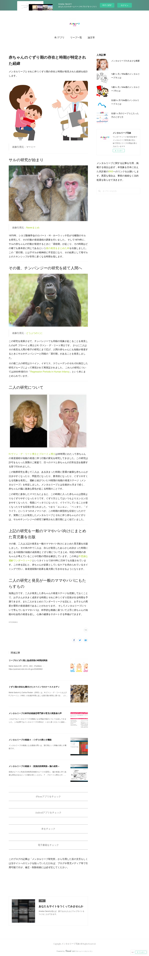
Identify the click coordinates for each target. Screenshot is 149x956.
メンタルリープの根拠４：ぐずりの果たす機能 (30, 739)
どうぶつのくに (34, 333)
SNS (110, 171)
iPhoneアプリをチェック (48, 796)
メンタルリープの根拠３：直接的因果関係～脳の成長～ (34, 766)
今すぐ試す (107, 5)
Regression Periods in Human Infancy (49, 371)
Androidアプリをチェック (48, 812)
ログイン (124, 5)
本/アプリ (59, 37)
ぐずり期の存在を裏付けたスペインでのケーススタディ (34, 686)
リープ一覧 (76, 37)
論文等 (91, 37)
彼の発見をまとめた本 (57, 248)
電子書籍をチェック (48, 845)
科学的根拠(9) (13, 622)
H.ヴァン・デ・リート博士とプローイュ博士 (32, 453)
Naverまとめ (32, 227)
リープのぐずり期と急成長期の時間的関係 (28, 660)
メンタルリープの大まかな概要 (125, 60)
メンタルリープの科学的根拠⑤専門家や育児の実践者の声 (35, 713)
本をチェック (48, 828)
